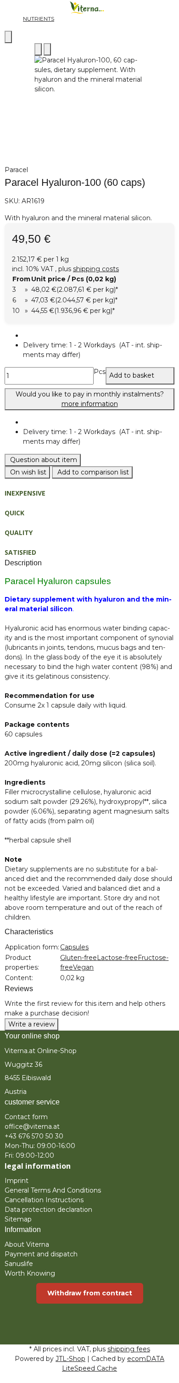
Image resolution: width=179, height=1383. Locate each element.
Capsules (74, 947)
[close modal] (8, 37)
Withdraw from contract (89, 1293)
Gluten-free (78, 958)
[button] (98, 350)
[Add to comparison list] (38, 49)
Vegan (83, 967)
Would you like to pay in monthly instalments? (90, 399)
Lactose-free (117, 958)
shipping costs (96, 269)
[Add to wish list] (47, 49)
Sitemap (18, 1219)
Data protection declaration (48, 1209)
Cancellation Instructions (44, 1200)
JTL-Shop (70, 1359)
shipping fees (128, 1349)
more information (90, 404)
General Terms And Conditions (53, 1190)
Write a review (31, 1024)
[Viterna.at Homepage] (89, 7)
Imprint (16, 1181)
